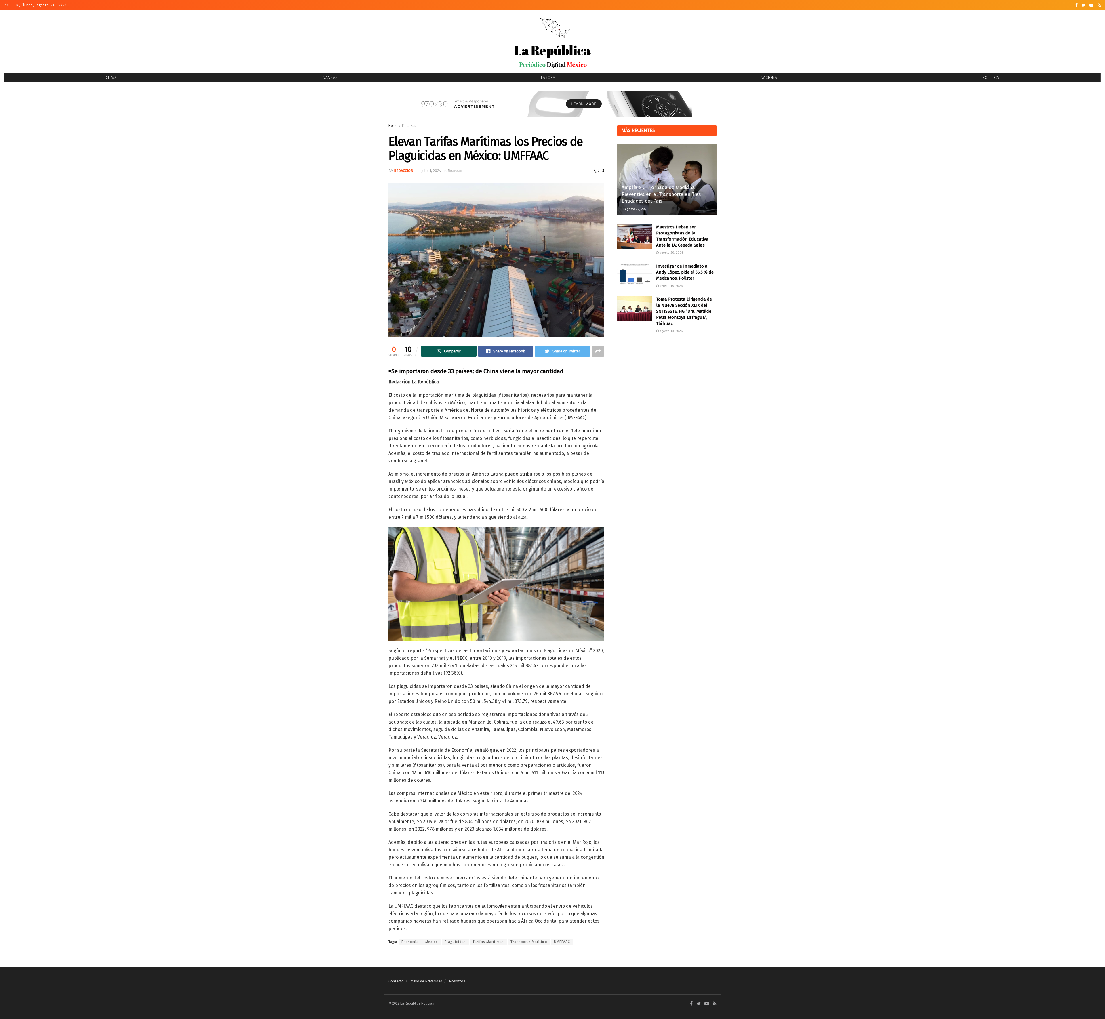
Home (392, 126)
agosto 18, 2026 (671, 286)
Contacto (396, 981)
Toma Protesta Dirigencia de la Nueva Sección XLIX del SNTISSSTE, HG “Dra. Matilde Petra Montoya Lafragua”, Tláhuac (684, 311)
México (431, 942)
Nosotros (457, 981)
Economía (410, 942)
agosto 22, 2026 (636, 209)
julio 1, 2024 (431, 171)
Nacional (770, 77)
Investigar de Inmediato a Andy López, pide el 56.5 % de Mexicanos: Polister (685, 272)
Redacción (403, 171)
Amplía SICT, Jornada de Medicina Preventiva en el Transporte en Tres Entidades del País (661, 194)
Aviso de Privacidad (426, 981)
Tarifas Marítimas (488, 942)
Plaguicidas (455, 942)
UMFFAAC (562, 942)
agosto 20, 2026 (671, 253)
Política (990, 77)
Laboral (549, 77)
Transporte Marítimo (528, 942)
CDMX (111, 77)
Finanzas (329, 77)
